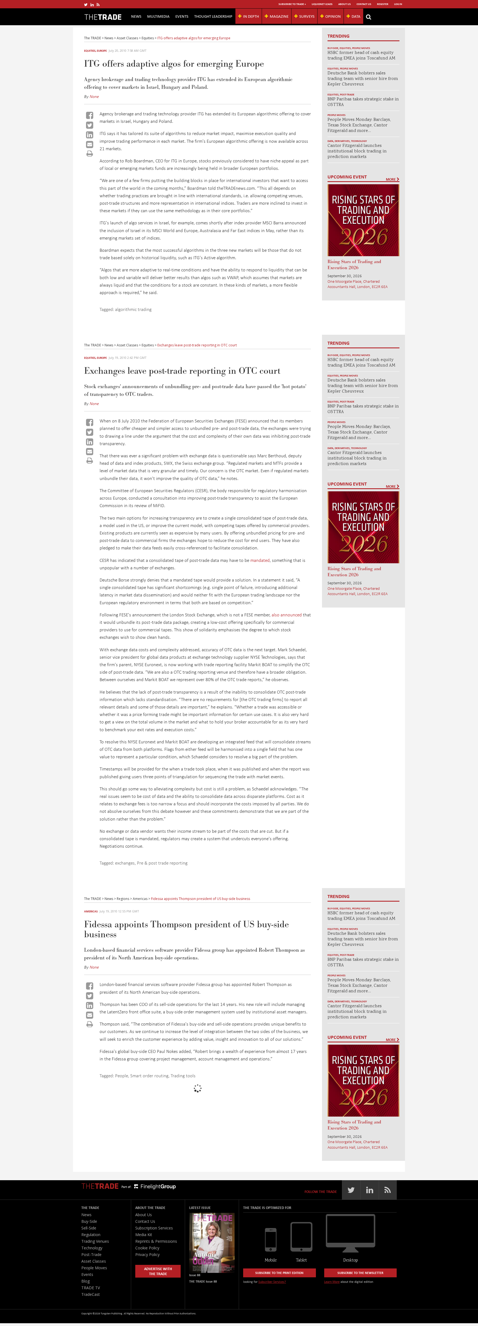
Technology (359, 141)
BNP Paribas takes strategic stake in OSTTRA (363, 102)
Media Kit (143, 1234)
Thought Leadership (213, 16)
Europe (102, 51)
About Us (344, 4)
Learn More (332, 1282)
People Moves (361, 48)
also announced (287, 614)
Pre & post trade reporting (162, 863)
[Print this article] (90, 153)
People (121, 1075)
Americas (91, 911)
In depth (251, 16)
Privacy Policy (147, 1254)
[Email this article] (89, 144)
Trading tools (183, 1075)
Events (181, 16)
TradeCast (90, 1294)
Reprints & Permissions (156, 1241)
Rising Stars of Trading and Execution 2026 (354, 265)
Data (356, 16)
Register (382, 4)
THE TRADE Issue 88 (203, 1281)
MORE (391, 179)
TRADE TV (90, 1287)
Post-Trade (347, 94)
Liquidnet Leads (322, 4)
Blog (85, 1281)
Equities (89, 51)
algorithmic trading (133, 309)
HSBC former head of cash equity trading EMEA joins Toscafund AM (361, 56)
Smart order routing (149, 1075)
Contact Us (364, 4)
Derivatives (342, 141)
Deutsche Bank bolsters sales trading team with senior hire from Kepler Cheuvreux (363, 79)
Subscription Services (154, 1228)
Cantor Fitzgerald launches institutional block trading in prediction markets (357, 151)
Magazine (279, 16)
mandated (260, 560)
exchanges (125, 863)
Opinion (333, 16)
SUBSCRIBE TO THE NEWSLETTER (360, 1273)
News (136, 16)
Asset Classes (93, 1261)
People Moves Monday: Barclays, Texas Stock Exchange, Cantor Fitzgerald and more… (359, 125)
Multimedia (158, 16)
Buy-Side (333, 48)
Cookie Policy (147, 1247)
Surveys (307, 16)
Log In (398, 4)
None (94, 96)
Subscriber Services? (272, 1282)
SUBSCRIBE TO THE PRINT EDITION (279, 1273)
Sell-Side (88, 1228)
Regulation (90, 1234)
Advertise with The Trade (158, 1271)
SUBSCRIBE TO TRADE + (292, 4)
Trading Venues (95, 1241)
